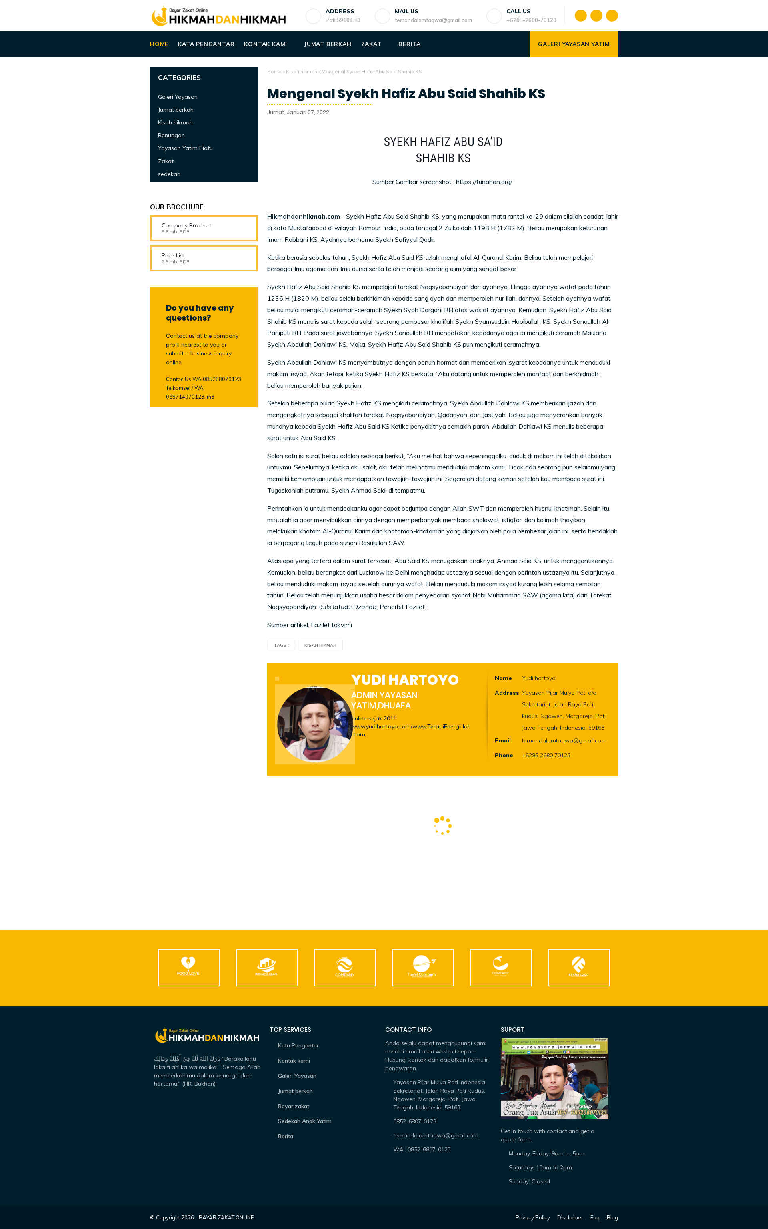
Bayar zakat (293, 1106)
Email (503, 740)
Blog (612, 1217)
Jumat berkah (328, 44)
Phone (504, 755)
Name (503, 678)
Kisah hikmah (301, 71)
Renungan (171, 135)
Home (159, 44)
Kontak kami (265, 44)
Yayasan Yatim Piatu (185, 148)
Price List (173, 255)
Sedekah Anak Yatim (305, 1121)
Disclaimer (570, 1217)
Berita (409, 44)
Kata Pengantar (206, 44)
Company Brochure (187, 225)
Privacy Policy (533, 1217)
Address (507, 692)
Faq (595, 1217)
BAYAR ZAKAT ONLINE (226, 1217)
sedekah (169, 173)
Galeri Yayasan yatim (574, 44)
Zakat (371, 44)
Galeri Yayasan (178, 96)
